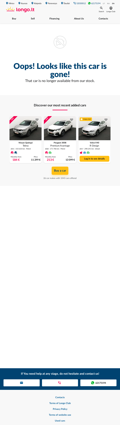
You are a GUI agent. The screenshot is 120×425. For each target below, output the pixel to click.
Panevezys (52, 3)
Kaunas (24, 3)
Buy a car (60, 170)
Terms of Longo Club (60, 403)
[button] (101, 9)
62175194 (96, 3)
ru (108, 3)
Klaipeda (37, 3)
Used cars (60, 421)
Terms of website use (60, 415)
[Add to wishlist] (37, 120)
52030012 (81, 3)
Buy (14, 19)
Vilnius (11, 3)
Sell (33, 19)
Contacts (103, 19)
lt (104, 3)
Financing (54, 19)
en (113, 3)
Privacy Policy (60, 409)
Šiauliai (67, 3)
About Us (79, 19)
